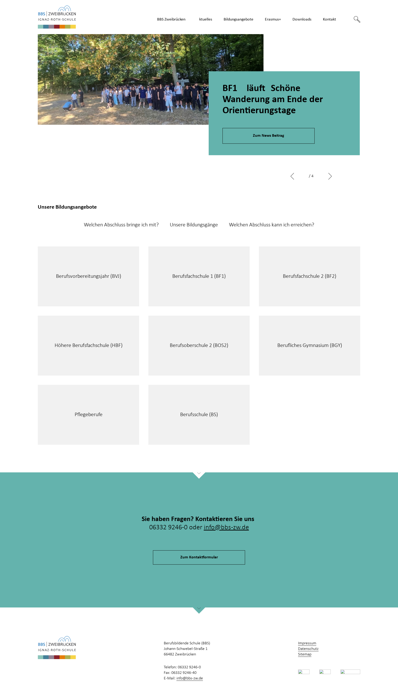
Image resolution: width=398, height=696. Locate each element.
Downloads (302, 19)
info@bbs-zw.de (226, 527)
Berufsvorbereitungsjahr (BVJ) (88, 276)
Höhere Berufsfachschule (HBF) (89, 345)
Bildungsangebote (238, 19)
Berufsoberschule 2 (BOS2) (199, 345)
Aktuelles (204, 19)
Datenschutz (308, 649)
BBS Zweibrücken (171, 19)
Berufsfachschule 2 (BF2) (309, 276)
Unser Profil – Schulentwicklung (178, 34)
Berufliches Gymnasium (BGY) (309, 345)
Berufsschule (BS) (199, 415)
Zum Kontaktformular (199, 557)
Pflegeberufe (241, 32)
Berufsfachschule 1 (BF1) (199, 276)
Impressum (307, 643)
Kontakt (329, 19)
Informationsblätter (315, 32)
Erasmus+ (273, 19)
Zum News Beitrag (268, 135)
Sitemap (304, 654)
